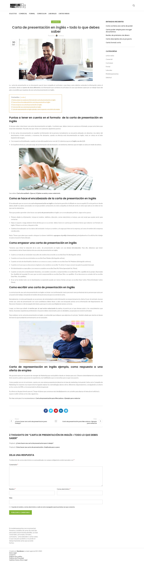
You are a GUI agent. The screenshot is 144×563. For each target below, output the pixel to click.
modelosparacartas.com (19, 528)
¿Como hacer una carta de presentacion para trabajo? (34, 443)
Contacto (12, 555)
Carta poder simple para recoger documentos (119, 31)
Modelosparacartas (112, 74)
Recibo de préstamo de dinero (117, 35)
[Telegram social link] (66, 411)
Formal (108, 66)
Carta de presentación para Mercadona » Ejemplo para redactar (58, 398)
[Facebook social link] (46, 411)
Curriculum (109, 63)
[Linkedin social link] (61, 411)
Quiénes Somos (14, 560)
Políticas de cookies (15, 556)
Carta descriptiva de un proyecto (119, 39)
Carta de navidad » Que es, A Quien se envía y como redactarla (38, 193)
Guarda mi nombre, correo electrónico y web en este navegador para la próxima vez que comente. (43, 507)
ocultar (23, 97)
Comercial (109, 59)
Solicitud (109, 77)
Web (10, 498)
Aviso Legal (13, 553)
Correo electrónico (63, 489)
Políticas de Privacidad (16, 558)
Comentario (13, 464)
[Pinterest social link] (56, 411)
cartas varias (110, 55)
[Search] (134, 5)
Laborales (56, 22)
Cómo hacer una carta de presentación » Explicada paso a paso (38, 447)
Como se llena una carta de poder (119, 26)
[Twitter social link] (51, 411)
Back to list (56, 421)
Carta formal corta (113, 43)
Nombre (12, 489)
